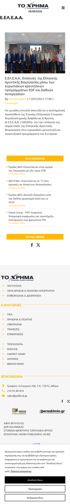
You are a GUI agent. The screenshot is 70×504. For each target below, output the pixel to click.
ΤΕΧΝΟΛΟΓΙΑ (15, 344)
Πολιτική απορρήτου (21, 471)
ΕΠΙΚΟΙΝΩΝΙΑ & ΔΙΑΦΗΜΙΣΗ (24, 295)
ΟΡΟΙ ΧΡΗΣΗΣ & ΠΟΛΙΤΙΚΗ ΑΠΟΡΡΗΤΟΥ (31, 290)
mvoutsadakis (17, 98)
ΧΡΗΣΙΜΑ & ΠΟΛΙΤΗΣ (19, 319)
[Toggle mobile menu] (63, 8)
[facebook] (62, 401)
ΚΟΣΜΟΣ (12, 349)
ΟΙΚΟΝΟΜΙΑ (14, 324)
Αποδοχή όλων (35, 479)
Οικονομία (11, 103)
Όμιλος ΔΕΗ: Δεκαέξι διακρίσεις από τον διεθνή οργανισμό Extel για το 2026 (29, 198)
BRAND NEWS (15, 363)
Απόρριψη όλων (35, 497)
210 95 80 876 (15, 390)
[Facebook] (32, 245)
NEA (9, 314)
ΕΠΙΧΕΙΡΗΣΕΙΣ (15, 334)
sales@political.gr (17, 395)
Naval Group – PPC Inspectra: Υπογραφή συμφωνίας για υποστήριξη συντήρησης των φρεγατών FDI (30, 216)
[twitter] (68, 401)
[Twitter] (38, 245)
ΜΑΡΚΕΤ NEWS (16, 353)
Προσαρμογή (35, 488)
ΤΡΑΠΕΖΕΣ (13, 329)
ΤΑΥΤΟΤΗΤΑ (14, 285)
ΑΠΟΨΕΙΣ (12, 358)
